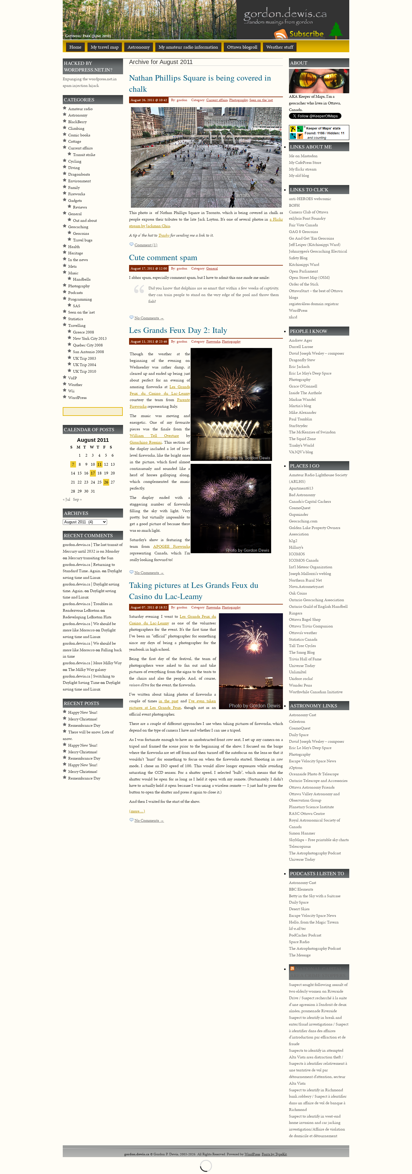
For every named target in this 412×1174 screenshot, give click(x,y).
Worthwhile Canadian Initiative (316, 692)
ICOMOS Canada (304, 560)
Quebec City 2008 (88, 345)
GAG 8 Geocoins (303, 231)
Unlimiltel (297, 672)
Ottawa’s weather (303, 633)
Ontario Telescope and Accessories (318, 780)
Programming (80, 299)
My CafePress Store (305, 162)
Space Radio (299, 942)
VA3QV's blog (301, 452)
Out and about (85, 220)
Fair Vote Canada (303, 225)
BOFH (294, 205)
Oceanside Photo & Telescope (314, 774)
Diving (74, 168)
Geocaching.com (303, 521)
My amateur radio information (188, 46)
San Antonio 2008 (88, 352)
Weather (75, 385)
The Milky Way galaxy (87, 669)
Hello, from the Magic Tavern (314, 922)
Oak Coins (298, 593)
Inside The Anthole (305, 393)
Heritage (75, 253)
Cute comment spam (163, 257)
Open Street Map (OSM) (309, 277)
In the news (78, 260)
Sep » (77, 499)
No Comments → (149, 318)
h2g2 (293, 541)
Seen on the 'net (261, 99)
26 (106, 482)
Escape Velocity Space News (312, 761)
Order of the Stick (304, 284)
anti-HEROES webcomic (310, 199)
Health (74, 247)
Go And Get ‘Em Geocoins (311, 238)
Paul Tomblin (300, 419)
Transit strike (84, 155)
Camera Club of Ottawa (308, 212)
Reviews (80, 207)
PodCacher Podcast (305, 935)
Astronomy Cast (302, 715)
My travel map (105, 46)
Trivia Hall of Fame (305, 659)
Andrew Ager (300, 340)
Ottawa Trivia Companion (311, 626)
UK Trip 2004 (84, 365)
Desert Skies (299, 909)
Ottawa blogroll (242, 46)
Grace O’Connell (303, 386)
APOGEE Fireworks (171, 546)
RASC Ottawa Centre (307, 813)
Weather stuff (279, 46)
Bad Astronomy (302, 495)
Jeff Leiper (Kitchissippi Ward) (315, 244)
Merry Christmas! (82, 719)
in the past (168, 701)
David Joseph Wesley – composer (316, 353)
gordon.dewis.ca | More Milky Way (92, 663)
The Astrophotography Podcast (315, 853)
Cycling (74, 161)
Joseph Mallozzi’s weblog (310, 573)
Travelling (77, 325)
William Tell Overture (154, 436)
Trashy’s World (301, 445)
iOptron (296, 767)
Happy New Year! (82, 712)
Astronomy (139, 46)
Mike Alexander (302, 412)
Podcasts (75, 292)
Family (74, 187)
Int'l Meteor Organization (310, 567)
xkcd (293, 317)
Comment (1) (146, 245)
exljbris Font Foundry (307, 218)
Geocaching (78, 227)
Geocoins (81, 233)
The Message (300, 955)
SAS (76, 306)
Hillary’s (296, 547)
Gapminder (298, 514)
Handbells (81, 279)
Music (73, 273)
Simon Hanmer (302, 833)
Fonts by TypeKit (274, 1153)
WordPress (77, 397)
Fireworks (213, 341)
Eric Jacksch (299, 366)
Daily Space (299, 735)
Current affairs (216, 99)
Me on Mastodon (303, 156)
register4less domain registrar (314, 304)
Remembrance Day (84, 725)
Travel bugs (82, 240)
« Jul (66, 499)
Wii (71, 391)
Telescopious (300, 846)
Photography (238, 99)
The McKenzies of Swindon (312, 432)
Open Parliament (303, 271)
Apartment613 (301, 488)
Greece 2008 (83, 332)
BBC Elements (301, 889)
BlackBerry (77, 122)
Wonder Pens (300, 685)
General (212, 268)
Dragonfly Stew (302, 360)
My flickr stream (302, 169)
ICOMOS (297, 554)
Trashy (164, 235)
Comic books (79, 135)
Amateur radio (80, 109)
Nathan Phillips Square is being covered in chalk (200, 83)
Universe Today (302, 665)
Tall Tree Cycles (302, 646)
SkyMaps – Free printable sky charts (319, 840)
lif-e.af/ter (297, 928)
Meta (72, 266)
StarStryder (298, 426)
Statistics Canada (303, 639)
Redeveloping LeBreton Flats (87, 617)
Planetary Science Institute (311, 807)
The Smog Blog (302, 652)
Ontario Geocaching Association (316, 600)
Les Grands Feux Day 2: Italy (178, 329)
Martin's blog (300, 406)
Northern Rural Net (305, 580)
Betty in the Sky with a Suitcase (315, 896)
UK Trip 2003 (84, 358)
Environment (79, 181)
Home (75, 46)
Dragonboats (79, 174)
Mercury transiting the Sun (90, 558)
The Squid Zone (302, 439)
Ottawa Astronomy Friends (311, 787)
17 (93, 473)
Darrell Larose (301, 346)
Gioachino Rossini (146, 442)
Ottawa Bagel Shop (305, 619)
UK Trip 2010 (84, 371)
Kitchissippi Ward (304, 264)
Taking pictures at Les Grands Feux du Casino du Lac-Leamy (193, 590)
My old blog (299, 175)
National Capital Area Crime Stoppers (318, 972)
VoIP (72, 378)
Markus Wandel (302, 399)
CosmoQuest (299, 508)
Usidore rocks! (301, 678)
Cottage (74, 141)
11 (99, 464)
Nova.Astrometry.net (306, 586)
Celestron (297, 721)
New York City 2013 (90, 338)
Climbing (76, 128)
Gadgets (75, 200)
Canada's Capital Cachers (310, 501)
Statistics (75, 319)
